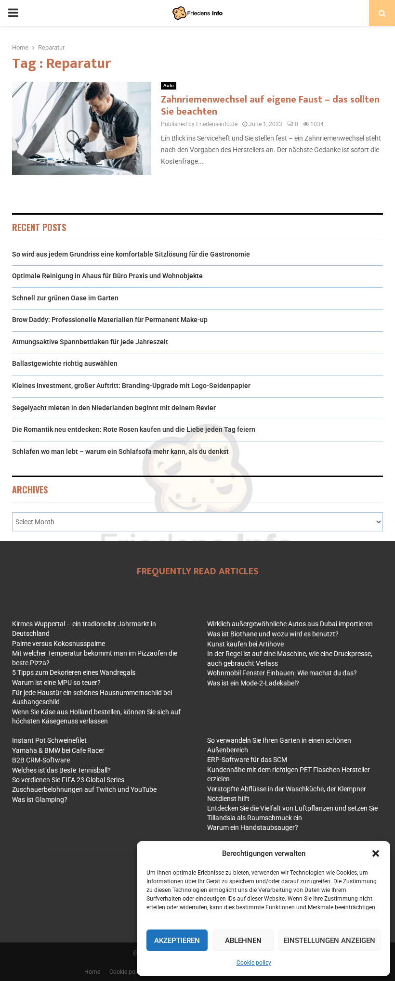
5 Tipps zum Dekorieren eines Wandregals (73, 672)
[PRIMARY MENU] (13, 13)
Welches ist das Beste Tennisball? (61, 770)
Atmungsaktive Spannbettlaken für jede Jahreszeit (90, 342)
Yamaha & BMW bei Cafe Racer (58, 750)
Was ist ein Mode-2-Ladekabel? (253, 683)
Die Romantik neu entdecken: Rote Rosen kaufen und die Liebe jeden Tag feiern (133, 429)
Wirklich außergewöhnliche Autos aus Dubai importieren (290, 624)
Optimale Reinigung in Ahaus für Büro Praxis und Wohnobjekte (107, 276)
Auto (168, 85)
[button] (376, 853)
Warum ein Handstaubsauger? (252, 827)
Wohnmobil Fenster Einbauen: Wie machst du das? (282, 673)
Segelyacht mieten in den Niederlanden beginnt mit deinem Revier (114, 408)
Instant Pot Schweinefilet (49, 740)
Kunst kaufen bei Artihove (245, 644)
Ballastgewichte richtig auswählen (65, 363)
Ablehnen (243, 940)
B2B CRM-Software (41, 760)
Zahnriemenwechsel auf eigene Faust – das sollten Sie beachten (270, 105)
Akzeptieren (177, 940)
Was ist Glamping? (39, 799)
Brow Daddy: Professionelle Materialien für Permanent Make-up (110, 319)
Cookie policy (254, 962)
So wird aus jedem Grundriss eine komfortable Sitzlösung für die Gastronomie (131, 254)
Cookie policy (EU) (133, 971)
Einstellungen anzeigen (329, 940)
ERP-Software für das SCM (247, 759)
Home (92, 971)
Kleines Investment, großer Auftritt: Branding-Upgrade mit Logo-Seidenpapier (131, 385)
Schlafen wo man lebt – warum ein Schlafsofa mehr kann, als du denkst (120, 451)
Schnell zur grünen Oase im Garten (65, 298)
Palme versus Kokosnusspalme (58, 643)
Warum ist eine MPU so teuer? (56, 682)
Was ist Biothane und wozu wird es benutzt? (273, 634)
